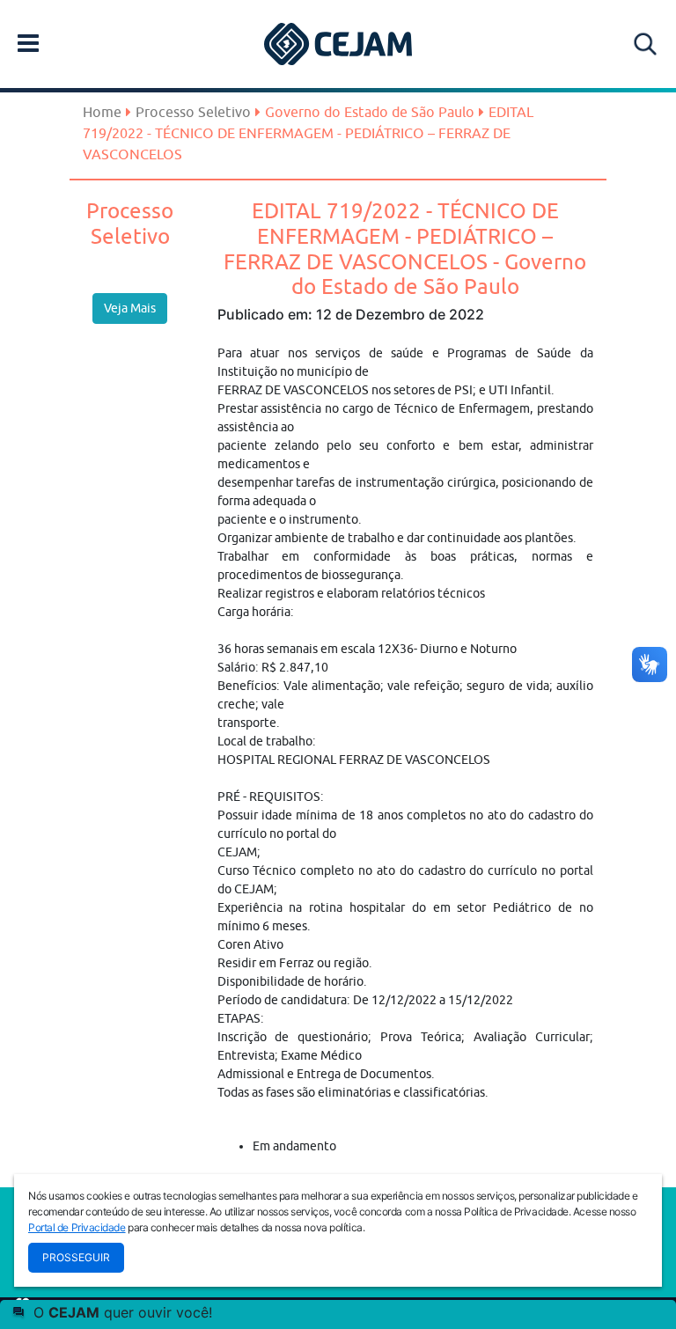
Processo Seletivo (193, 112)
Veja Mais (130, 308)
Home (102, 112)
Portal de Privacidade (77, 1227)
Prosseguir (76, 1257)
